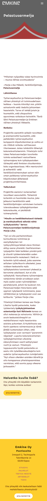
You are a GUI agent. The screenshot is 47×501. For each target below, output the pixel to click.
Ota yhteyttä (12, 393)
